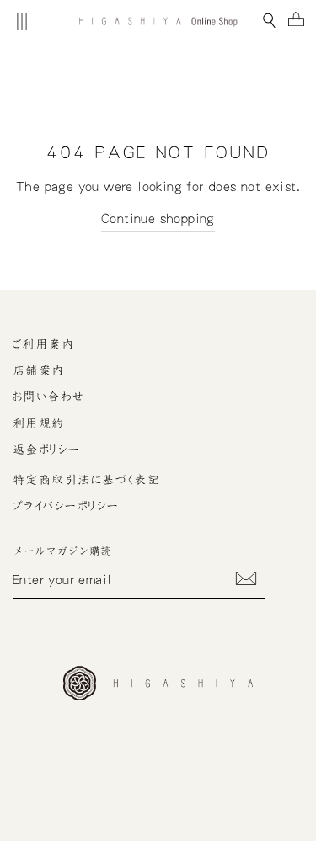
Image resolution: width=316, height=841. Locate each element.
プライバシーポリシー (66, 506)
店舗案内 (39, 370)
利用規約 (39, 423)
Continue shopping (158, 218)
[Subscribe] (246, 578)
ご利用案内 (43, 344)
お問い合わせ (49, 396)
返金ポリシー (47, 449)
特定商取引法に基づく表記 (86, 480)
